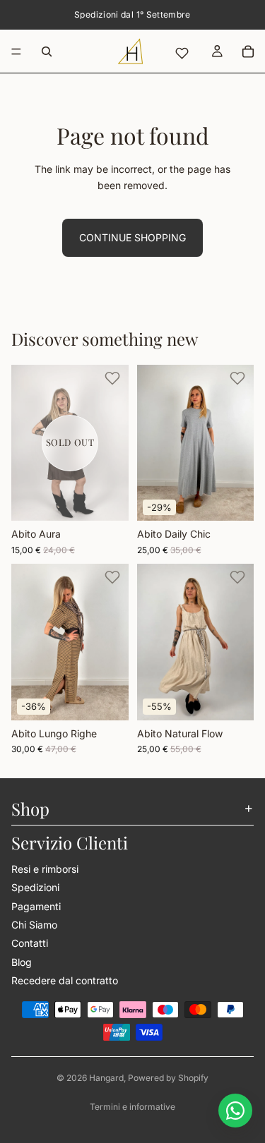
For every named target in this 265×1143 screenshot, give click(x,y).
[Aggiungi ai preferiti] (112, 378)
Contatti (29, 944)
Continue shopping (132, 237)
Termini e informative (132, 1106)
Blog (21, 962)
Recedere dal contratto (64, 980)
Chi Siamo (34, 925)
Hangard (106, 1077)
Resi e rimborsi (44, 869)
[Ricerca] (46, 51)
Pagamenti (36, 906)
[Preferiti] (181, 52)
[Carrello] (248, 51)
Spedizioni (35, 887)
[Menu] (16, 51)
